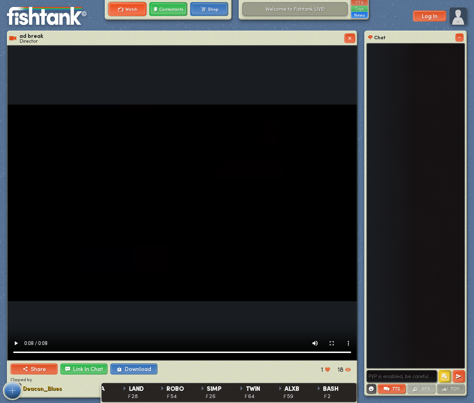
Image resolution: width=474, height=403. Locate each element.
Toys (359, 8)
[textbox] (402, 376)
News (359, 15)
